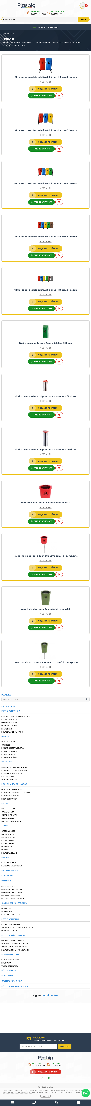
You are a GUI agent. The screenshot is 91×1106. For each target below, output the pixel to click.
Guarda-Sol (7, 908)
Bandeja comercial (10, 862)
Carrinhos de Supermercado (14, 770)
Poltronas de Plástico (12, 732)
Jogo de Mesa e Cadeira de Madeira (17, 927)
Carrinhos (6, 762)
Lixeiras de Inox (8, 754)
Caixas (4, 803)
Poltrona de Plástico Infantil (15, 950)
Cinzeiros (5, 745)
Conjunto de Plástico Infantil (15, 943)
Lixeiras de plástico (10, 757)
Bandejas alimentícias (11, 866)
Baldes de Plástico (10, 960)
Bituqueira (6, 963)
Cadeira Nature (8, 837)
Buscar (83, 19)
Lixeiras (5, 736)
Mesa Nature (7, 850)
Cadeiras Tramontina (11, 981)
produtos (12, 34)
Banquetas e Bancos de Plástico (16, 716)
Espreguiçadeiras (9, 722)
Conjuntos (7, 875)
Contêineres (7, 975)
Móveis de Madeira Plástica (14, 986)
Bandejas (6, 857)
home (5, 34)
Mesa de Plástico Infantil (13, 940)
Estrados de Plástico (11, 789)
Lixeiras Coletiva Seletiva (12, 748)
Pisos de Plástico (9, 799)
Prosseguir (45, 1096)
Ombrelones (6, 911)
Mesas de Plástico (9, 725)
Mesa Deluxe (6, 846)
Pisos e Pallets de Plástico (14, 784)
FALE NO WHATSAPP (43, 95)
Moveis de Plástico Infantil (14, 935)
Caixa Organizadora (11, 821)
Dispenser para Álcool (11, 889)
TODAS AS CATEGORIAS (47, 27)
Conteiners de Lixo (9, 779)
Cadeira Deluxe (8, 834)
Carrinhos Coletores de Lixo (14, 767)
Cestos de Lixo (8, 741)
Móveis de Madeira (10, 919)
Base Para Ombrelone (11, 914)
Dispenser (6, 881)
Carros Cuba (7, 776)
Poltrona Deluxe (9, 853)
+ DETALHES (46, 81)
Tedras (4, 825)
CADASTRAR (64, 1046)
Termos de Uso (26, 1092)
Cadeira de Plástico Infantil (14, 947)
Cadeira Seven (7, 843)
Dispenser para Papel (10, 895)
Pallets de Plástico (10, 796)
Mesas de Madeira (9, 930)
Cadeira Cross (8, 831)
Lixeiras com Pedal (9, 751)
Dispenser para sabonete (12, 898)
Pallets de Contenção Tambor (15, 792)
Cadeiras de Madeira (10, 924)
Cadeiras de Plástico (11, 719)
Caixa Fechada (8, 808)
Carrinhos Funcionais (11, 773)
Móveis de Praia (8, 970)
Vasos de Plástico (10, 966)
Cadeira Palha (7, 840)
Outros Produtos (10, 954)
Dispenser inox (8, 886)
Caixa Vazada (7, 812)
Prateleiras (6, 729)
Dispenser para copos (11, 892)
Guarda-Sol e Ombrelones (14, 903)
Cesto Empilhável (9, 815)
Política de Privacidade (11, 1092)
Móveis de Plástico (10, 711)
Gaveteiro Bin (7, 818)
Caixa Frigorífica (9, 870)
